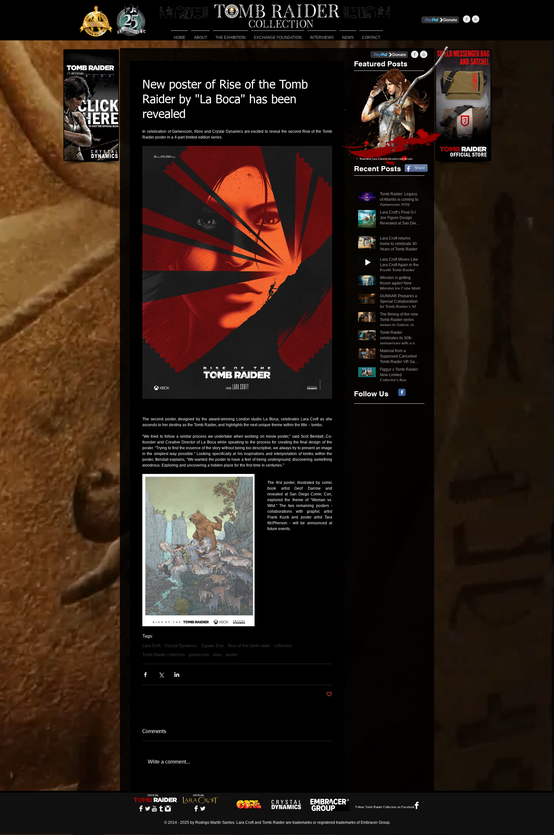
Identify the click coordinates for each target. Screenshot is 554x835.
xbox (217, 654)
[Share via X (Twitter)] (161, 674)
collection (283, 645)
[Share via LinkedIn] (177, 674)
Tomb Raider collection (163, 654)
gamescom (199, 654)
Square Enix (212, 645)
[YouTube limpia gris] (475, 19)
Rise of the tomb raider (249, 645)
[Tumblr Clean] (161, 808)
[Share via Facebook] (145, 674)
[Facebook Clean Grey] (466, 19)
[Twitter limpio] (148, 808)
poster (231, 654)
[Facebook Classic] (402, 392)
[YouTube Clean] (154, 808)
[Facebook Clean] (141, 808)
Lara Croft (151, 645)
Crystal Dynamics (180, 645)
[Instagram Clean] (168, 808)
